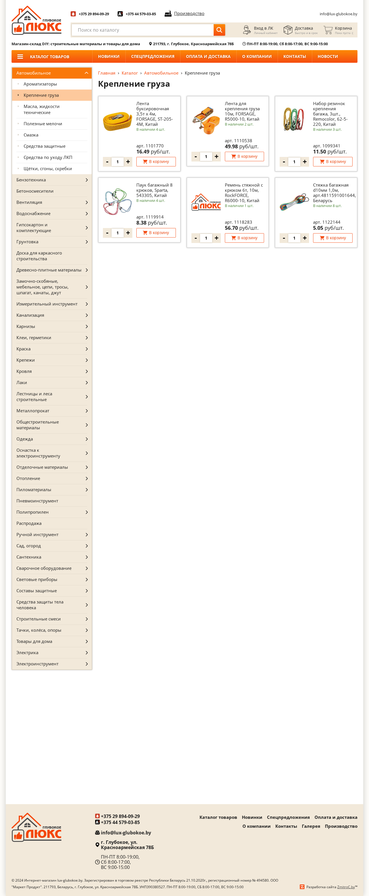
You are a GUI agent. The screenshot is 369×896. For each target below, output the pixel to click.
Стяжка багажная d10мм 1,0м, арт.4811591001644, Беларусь (334, 192)
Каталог (130, 73)
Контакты (294, 56)
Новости (328, 56)
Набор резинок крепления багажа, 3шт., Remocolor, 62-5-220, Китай (330, 113)
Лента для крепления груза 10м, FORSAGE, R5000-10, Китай (242, 111)
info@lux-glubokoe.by (338, 13)
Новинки (109, 56)
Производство (341, 826)
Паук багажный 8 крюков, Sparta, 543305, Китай (154, 190)
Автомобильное (161, 73)
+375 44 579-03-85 (141, 13)
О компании (257, 56)
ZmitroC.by (346, 886)
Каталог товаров (218, 817)
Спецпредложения (152, 56)
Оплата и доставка (208, 56)
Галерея (311, 826)
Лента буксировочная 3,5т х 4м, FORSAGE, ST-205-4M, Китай (154, 113)
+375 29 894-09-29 (94, 13)
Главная (106, 73)
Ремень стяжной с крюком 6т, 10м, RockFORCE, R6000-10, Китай (244, 192)
